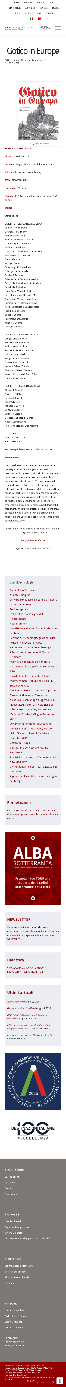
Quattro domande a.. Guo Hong (21, 1008)
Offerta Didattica (13, 1232)
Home (16, 3)
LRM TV (51, 3)
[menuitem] (16, 3)
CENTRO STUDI (15, 8)
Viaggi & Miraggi (13, 1322)
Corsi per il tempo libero (17, 1227)
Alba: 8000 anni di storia (17, 1277)
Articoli (29, 13)
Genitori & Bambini (14, 1310)
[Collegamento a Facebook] (48, 1382)
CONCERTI (43, 8)
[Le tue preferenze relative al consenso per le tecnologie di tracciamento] (59, 1380)
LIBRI (39, 13)
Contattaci (10, 1188)
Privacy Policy (11, 1337)
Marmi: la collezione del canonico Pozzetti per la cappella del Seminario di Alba (34, 666)
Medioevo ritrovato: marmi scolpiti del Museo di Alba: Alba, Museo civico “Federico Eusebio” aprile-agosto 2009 (33, 695)
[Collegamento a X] (37, 1382)
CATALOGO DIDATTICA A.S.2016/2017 (26, 967)
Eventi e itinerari (13, 1221)
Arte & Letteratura (14, 1327)
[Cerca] (48, 28)
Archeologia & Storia (15, 1316)
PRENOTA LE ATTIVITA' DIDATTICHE (25, 971)
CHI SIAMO (27, 3)
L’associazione (12, 1176)
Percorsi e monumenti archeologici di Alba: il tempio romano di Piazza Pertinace (32, 652)
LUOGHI (17, 13)
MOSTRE (55, 8)
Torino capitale (19, 609)
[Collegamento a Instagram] (53, 1382)
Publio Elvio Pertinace (23, 590)
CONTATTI (50, 13)
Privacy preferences (15, 1345)
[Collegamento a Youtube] (42, 1382)
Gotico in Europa (33, 51)
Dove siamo (11, 1194)
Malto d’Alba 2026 (15, 1001)
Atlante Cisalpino (20, 595)
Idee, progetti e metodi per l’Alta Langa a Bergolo (29, 1034)
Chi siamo (10, 1182)
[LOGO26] (27, 28)
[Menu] (56, 28)
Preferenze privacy (14, 1341)
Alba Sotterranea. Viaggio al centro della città (27, 1238)
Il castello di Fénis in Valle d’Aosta (30, 676)
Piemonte (9, 1283)
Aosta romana (18, 623)
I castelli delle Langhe (16, 1271)
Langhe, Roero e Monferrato (19, 1266)
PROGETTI (40, 3)
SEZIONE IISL (30, 8)
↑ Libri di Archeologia (20, 582)
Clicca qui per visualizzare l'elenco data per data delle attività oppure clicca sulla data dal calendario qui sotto (33, 814)
